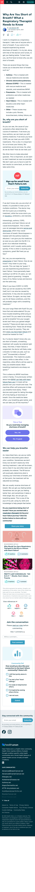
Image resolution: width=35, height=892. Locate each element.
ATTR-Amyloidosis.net (10, 788)
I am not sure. (14, 695)
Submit (17, 700)
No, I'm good (17, 439)
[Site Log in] (24, 2)
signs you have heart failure (17, 332)
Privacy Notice (18, 194)
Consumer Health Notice (10, 807)
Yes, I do (17, 432)
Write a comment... (11, 637)
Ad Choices (5, 812)
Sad (24, 606)
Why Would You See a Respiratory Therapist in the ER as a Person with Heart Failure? (17, 548)
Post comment (17, 642)
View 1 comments (16, 632)
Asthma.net (6, 782)
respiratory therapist (11, 513)
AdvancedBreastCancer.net (12, 771)
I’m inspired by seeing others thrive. (17, 691)
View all (6, 800)
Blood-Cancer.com (9, 797)
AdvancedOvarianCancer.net (13, 774)
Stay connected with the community (17, 716)
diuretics (8, 216)
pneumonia (7, 261)
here (30, 598)
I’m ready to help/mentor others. (18, 686)
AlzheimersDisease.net (11, 780)
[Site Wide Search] (11, 2)
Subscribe (30, 2)
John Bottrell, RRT (14, 28)
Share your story (17, 526)
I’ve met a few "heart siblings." (16, 680)
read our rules (17, 625)
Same (21, 614)
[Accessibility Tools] (19, 2)
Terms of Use (18, 726)
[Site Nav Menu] (7, 2)
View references (9, 602)
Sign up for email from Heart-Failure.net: (17, 182)
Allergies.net (7, 777)
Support (17, 606)
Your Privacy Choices (26, 807)
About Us (5, 805)
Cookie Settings (7, 810)
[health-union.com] (10, 745)
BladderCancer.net (9, 794)
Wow (12, 614)
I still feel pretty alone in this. (18, 675)
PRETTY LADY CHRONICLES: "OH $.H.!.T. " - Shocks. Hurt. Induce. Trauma (17, 576)
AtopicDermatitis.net (10, 785)
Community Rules (19, 810)
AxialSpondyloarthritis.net (12, 791)
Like (8, 606)
